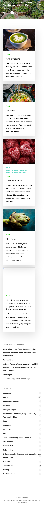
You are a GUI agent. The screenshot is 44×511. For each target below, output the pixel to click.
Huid (4, 433)
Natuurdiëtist (8, 446)
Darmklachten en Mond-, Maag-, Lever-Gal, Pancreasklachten (19, 415)
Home (8, 167)
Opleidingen (7, 375)
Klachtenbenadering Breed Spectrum (17, 438)
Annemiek (6, 397)
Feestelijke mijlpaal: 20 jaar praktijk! (16, 379)
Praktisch (6, 462)
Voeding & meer (9, 474)
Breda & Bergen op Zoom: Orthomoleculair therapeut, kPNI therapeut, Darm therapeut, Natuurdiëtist (19, 352)
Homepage (7, 425)
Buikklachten (8, 360)
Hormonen (7, 429)
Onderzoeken (8, 450)
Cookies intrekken (22, 497)
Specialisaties (8, 466)
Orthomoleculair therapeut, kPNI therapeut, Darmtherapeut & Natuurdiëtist (21, 3)
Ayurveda (6, 405)
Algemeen (7, 393)
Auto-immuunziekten (11, 401)
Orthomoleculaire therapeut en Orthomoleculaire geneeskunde (16, 171)
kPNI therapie (8, 442)
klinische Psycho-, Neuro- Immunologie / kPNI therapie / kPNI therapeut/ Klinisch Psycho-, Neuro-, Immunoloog (20, 367)
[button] (40, 4)
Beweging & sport (9, 410)
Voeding (8, 54)
